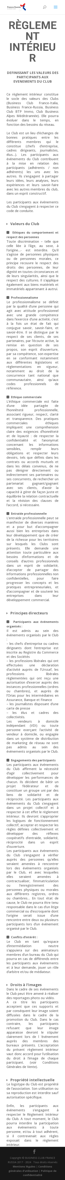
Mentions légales (24, 1166)
